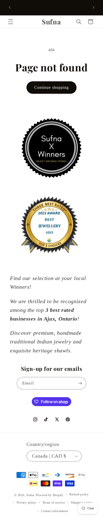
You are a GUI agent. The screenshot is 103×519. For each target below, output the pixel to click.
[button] (10, 21)
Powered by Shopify (50, 495)
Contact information (54, 511)
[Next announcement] (93, 7)
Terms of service (53, 502)
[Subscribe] (80, 383)
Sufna (30, 495)
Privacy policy (26, 502)
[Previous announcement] (9, 7)
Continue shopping (51, 87)
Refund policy (79, 494)
